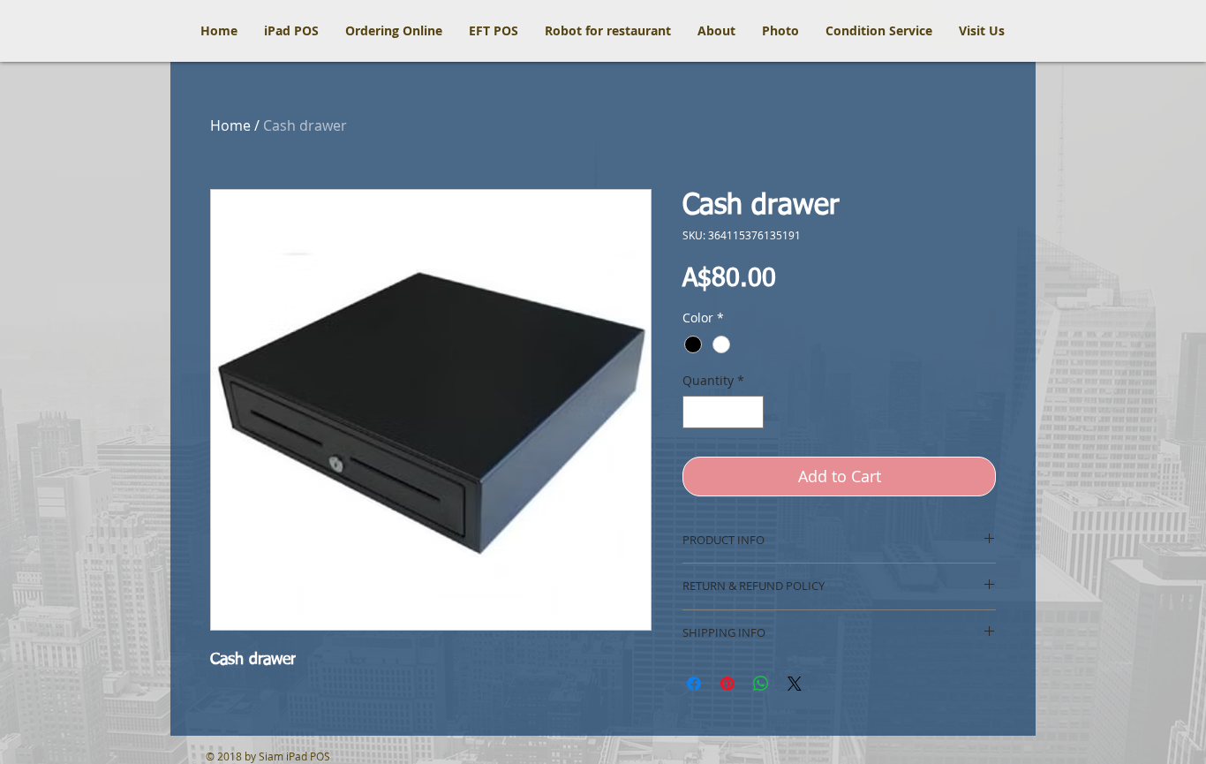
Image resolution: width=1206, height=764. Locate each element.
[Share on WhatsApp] (761, 683)
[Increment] (750, 412)
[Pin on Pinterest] (727, 683)
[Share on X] (794, 683)
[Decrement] (696, 412)
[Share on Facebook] (694, 683)
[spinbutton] (723, 412)
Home (230, 125)
